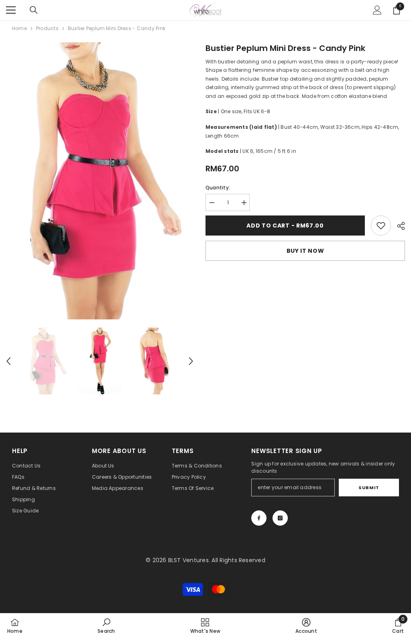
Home (19, 28)
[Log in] (377, 10)
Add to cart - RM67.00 (285, 225)
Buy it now (305, 251)
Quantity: (218, 187)
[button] (8, 361)
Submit (368, 487)
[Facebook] (259, 518)
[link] (381, 225)
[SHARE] (398, 226)
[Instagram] (280, 518)
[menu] (11, 10)
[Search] (34, 10)
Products (47, 28)
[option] (99, 180)
